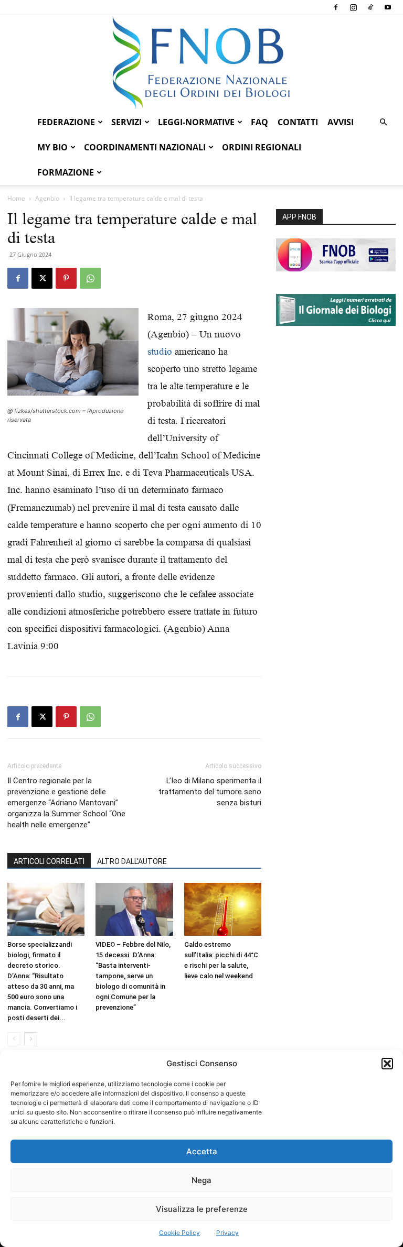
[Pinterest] (66, 278)
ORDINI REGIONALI (261, 147)
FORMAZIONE (65, 172)
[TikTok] (370, 7)
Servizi (126, 122)
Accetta (201, 1151)
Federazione (66, 122)
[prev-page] (13, 1038)
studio (159, 351)
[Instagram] (353, 7)
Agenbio (47, 198)
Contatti (298, 122)
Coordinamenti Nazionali (145, 147)
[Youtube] (388, 7)
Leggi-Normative (196, 122)
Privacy (227, 1233)
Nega (201, 1180)
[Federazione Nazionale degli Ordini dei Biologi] (201, 62)
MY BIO (52, 147)
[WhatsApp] (90, 278)
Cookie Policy (179, 1233)
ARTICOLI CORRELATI (49, 861)
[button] (387, 1063)
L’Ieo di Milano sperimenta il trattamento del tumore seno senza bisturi (209, 791)
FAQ (259, 122)
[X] (41, 278)
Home (16, 198)
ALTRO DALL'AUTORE (132, 861)
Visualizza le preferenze (202, 1209)
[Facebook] (336, 7)
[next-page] (30, 1038)
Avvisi (340, 122)
